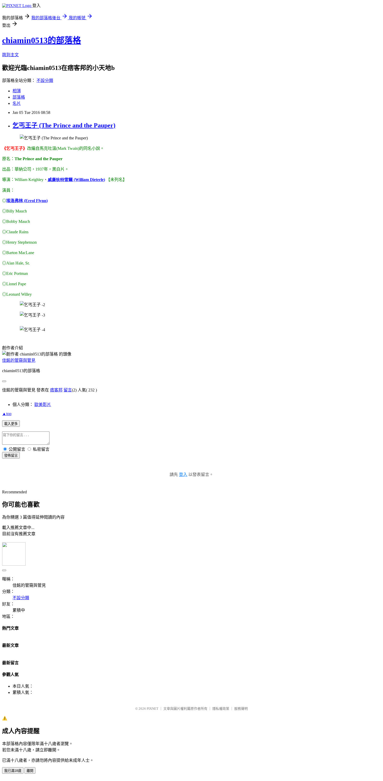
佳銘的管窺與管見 (18, 360)
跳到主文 (10, 55)
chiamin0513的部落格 (41, 40)
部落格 (19, 97)
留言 (68, 390)
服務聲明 (241, 709)
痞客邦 (56, 390)
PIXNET (152, 709)
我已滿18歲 (12, 771)
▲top (6, 413)
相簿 (17, 91)
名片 (17, 103)
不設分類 (44, 80)
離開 (30, 771)
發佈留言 (11, 455)
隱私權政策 (220, 709)
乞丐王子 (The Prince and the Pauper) (64, 125)
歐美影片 (42, 404)
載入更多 (11, 424)
